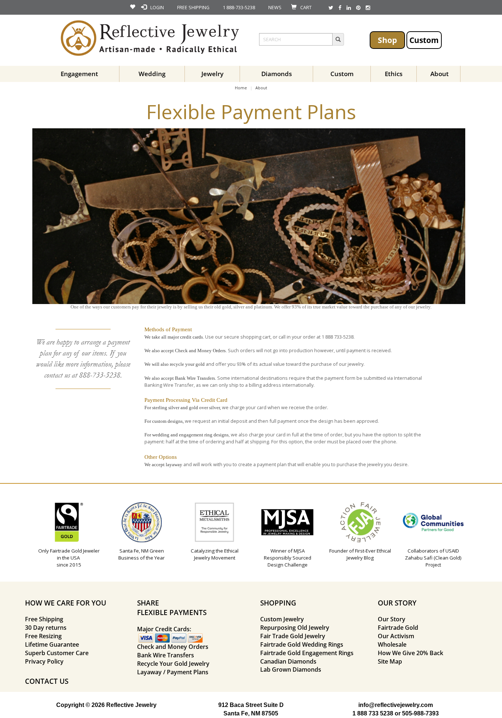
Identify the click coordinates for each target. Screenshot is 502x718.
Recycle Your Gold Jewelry (173, 664)
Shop (387, 40)
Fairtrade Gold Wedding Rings (301, 644)
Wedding (152, 73)
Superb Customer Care (57, 653)
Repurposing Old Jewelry (294, 628)
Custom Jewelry (282, 619)
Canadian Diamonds (288, 661)
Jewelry (212, 73)
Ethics (393, 73)
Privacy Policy (44, 661)
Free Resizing (43, 636)
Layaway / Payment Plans (172, 672)
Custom (424, 40)
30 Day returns (46, 628)
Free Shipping (44, 619)
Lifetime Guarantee (52, 644)
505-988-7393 (420, 713)
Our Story (391, 619)
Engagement (79, 73)
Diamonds (276, 73)
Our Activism (396, 636)
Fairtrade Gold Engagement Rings (307, 653)
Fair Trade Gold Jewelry (292, 636)
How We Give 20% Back (410, 653)
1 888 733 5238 (372, 713)
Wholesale (392, 644)
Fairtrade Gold (398, 628)
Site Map (390, 661)
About (439, 73)
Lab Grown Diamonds (290, 669)
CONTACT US (46, 681)
